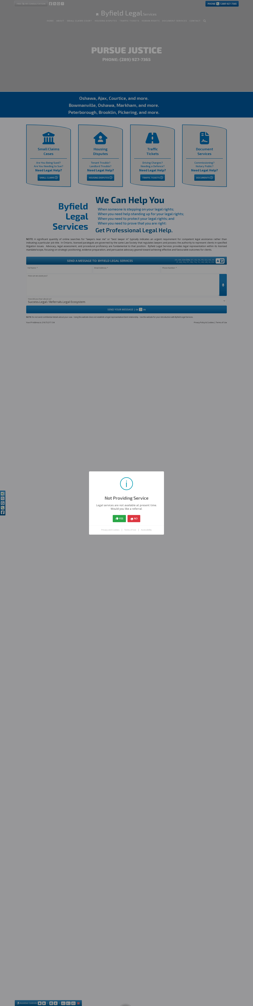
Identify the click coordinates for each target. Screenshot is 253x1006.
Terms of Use (130, 529)
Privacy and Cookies (110, 529)
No (135, 518)
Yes (120, 518)
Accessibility (146, 529)
